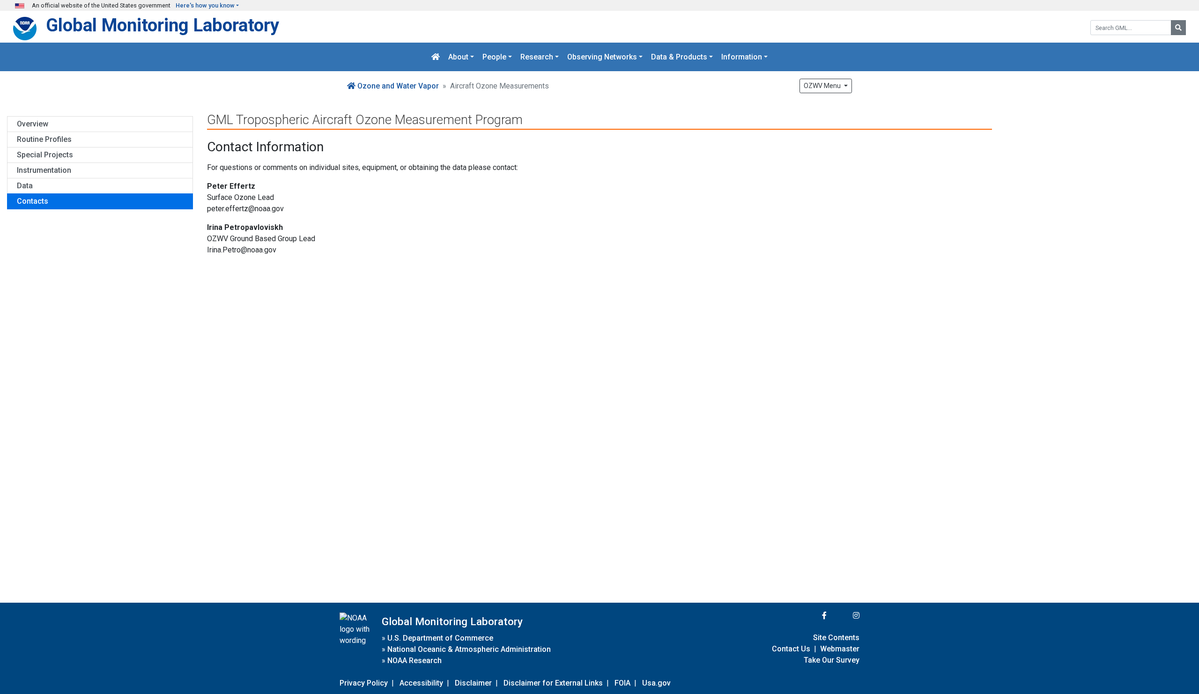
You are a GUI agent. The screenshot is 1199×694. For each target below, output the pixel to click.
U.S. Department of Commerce (440, 638)
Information (741, 56)
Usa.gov (656, 683)
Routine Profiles (44, 139)
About (458, 56)
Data (25, 185)
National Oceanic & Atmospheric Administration (469, 649)
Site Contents (836, 637)
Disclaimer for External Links (553, 683)
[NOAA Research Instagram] (844, 615)
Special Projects (45, 154)
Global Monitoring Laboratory (162, 25)
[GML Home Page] (436, 56)
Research (536, 56)
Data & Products (679, 56)
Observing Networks (602, 56)
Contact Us (791, 648)
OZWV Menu (823, 85)
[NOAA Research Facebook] (811, 615)
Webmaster (839, 648)
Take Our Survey (831, 660)
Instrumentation (44, 170)
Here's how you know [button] (205, 5)
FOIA (622, 683)
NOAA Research (414, 660)
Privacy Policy (364, 683)
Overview (32, 123)
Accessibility (421, 683)
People (494, 56)
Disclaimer (473, 683)
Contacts (32, 201)
